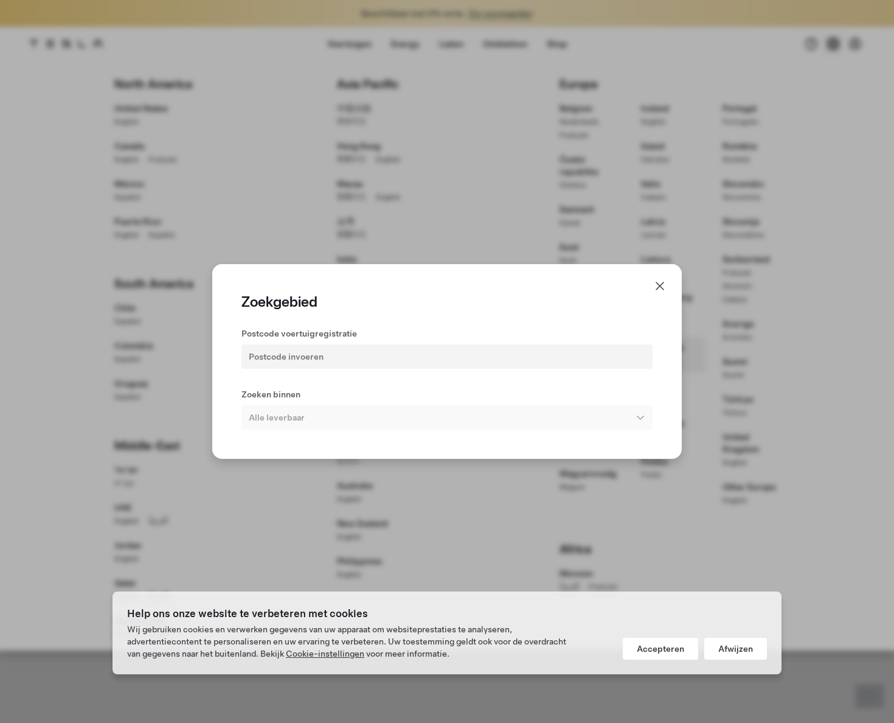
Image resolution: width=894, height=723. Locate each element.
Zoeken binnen (270, 394)
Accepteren (660, 649)
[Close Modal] (660, 286)
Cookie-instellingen (325, 653)
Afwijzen (735, 649)
